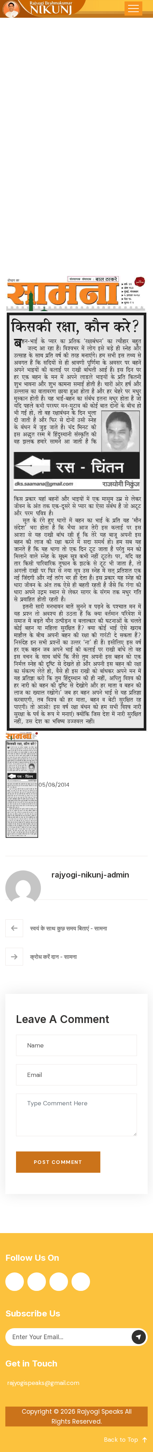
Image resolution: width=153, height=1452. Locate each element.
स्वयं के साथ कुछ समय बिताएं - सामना (68, 928)
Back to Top (121, 1439)
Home (35, 181)
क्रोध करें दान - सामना (53, 956)
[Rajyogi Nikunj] (43, 9)
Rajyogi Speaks (100, 1411)
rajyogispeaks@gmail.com (43, 1383)
